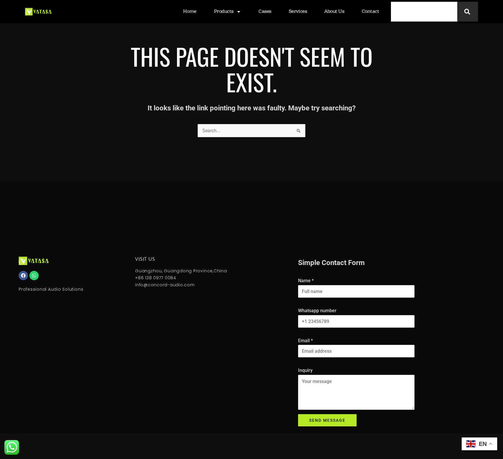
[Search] (467, 12)
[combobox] (424, 12)
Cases (264, 12)
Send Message (327, 420)
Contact (370, 12)
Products (223, 12)
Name (306, 280)
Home (189, 12)
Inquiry (305, 370)
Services (298, 12)
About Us (334, 12)
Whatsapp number (317, 310)
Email (305, 340)
